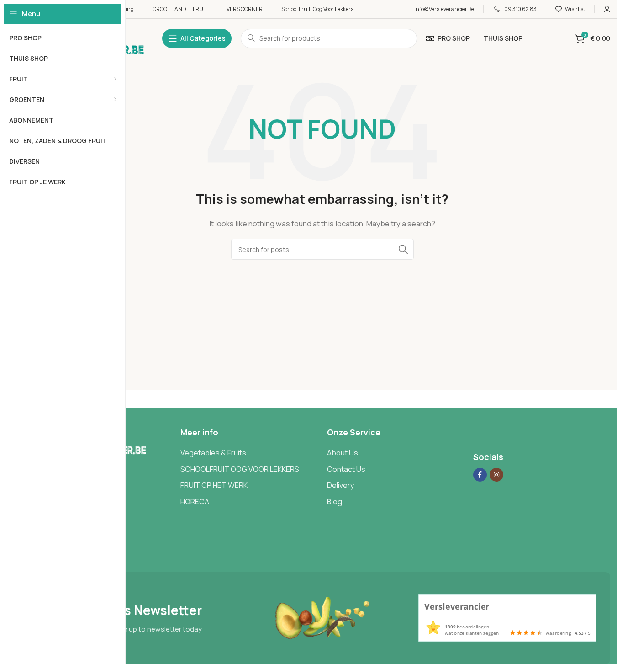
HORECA (194, 502)
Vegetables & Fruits (213, 453)
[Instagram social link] (496, 475)
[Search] (403, 249)
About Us (342, 453)
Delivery (340, 485)
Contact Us (346, 469)
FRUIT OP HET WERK (214, 485)
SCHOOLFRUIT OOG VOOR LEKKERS (239, 469)
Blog (334, 502)
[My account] (607, 9)
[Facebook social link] (480, 475)
